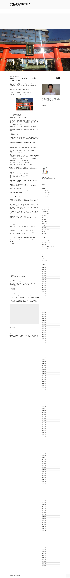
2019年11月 (44, 432)
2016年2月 (44, 524)
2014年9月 (44, 559)
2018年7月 (44, 465)
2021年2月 (44, 402)
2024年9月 (44, 314)
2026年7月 (44, 269)
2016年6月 (44, 516)
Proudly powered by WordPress (15, 575)
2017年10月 (44, 483)
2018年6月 (44, 467)
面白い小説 (44, 231)
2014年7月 (44, 563)
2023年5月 (44, 346)
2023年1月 (44, 355)
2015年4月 (44, 545)
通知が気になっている (46, 244)
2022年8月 (44, 365)
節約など (43, 225)
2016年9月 (44, 510)
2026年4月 (44, 275)
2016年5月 (44, 518)
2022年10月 (44, 361)
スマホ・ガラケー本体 (46, 194)
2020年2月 (44, 426)
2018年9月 (44, 461)
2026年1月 (44, 281)
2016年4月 (44, 520)
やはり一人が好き (45, 248)
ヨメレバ (47, 177)
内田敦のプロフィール (46, 258)
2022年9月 (44, 363)
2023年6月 (44, 344)
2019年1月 (44, 453)
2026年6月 (44, 271)
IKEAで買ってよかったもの (46, 184)
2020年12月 (44, 406)
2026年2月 (44, 279)
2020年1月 (44, 428)
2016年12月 (44, 504)
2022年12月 (44, 357)
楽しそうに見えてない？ (46, 240)
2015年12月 (44, 528)
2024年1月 (44, 330)
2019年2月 (44, 451)
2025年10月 (44, 287)
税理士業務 (44, 219)
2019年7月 (44, 440)
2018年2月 (44, 475)
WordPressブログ (45, 186)
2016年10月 (44, 508)
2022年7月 (44, 367)
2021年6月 (44, 393)
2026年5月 (44, 273)
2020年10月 (44, 410)
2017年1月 (44, 502)
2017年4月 (44, 496)
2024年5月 (44, 322)
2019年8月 (44, 438)
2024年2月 (44, 328)
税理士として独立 (45, 217)
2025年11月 (44, 285)
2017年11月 (44, 481)
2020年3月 (44, 424)
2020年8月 (44, 414)
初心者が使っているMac (46, 209)
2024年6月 (44, 320)
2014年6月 (44, 565)
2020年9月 (44, 412)
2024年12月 (44, 308)
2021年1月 (44, 404)
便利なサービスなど (45, 207)
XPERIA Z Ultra (44, 188)
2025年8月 (44, 291)
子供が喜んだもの (45, 211)
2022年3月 (44, 375)
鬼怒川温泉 (44, 233)
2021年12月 (44, 381)
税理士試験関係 (44, 221)
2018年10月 (44, 459)
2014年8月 (44, 561)
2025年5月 (44, 297)
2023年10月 (44, 336)
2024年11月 (44, 310)
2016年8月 (44, 512)
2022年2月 (44, 377)
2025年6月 (44, 295)
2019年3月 (44, 449)
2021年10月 (44, 385)
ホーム (43, 254)
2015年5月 (44, 543)
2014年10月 (44, 557)
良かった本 (44, 227)
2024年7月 (44, 318)
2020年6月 (44, 418)
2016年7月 (44, 514)
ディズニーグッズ (45, 198)
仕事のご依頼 (44, 260)
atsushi (18, 76)
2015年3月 (44, 547)
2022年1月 (44, 379)
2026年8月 (44, 267)
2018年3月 (44, 473)
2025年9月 (44, 289)
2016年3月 (44, 522)
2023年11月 (44, 334)
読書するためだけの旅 (46, 242)
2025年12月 (44, 283)
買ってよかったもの (45, 229)
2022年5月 (44, 371)
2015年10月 (44, 532)
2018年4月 (44, 471)
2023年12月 (44, 332)
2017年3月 (44, 498)
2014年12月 (44, 553)
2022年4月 (44, 373)
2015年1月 (44, 551)
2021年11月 (44, 383)
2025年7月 (44, 293)
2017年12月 (44, 479)
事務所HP (43, 256)
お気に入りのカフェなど (46, 190)
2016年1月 (44, 526)
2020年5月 (44, 420)
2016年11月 (44, 506)
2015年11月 (44, 530)
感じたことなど (14, 327)
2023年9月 (44, 338)
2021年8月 (44, 389)
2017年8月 (44, 487)
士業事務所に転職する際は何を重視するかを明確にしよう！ (24, 142)
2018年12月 (44, 455)
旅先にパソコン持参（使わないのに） (48, 246)
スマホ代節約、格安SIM (46, 196)
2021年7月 (44, 391)
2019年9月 (44, 436)
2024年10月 (44, 312)
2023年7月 (44, 342)
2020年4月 (44, 422)
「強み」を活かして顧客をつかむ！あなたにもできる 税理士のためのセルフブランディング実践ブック (24, 299)
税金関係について (45, 223)
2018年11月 (44, 457)
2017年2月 (44, 500)
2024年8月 (44, 316)
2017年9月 (44, 485)
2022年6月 (44, 369)
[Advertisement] (35, 21)
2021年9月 (44, 387)
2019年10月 (44, 434)
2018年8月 (44, 463)
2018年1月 (44, 477)
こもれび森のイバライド (46, 192)
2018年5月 (44, 469)
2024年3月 (44, 326)
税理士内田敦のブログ (20, 4)
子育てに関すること (45, 213)
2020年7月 (44, 416)
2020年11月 (44, 408)
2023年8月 (44, 340)
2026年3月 (44, 277)
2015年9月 (44, 534)
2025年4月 (44, 299)
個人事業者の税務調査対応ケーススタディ (22, 300)
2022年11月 (44, 359)
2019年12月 (44, 430)
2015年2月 (44, 549)
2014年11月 (44, 555)
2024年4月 (44, 324)
